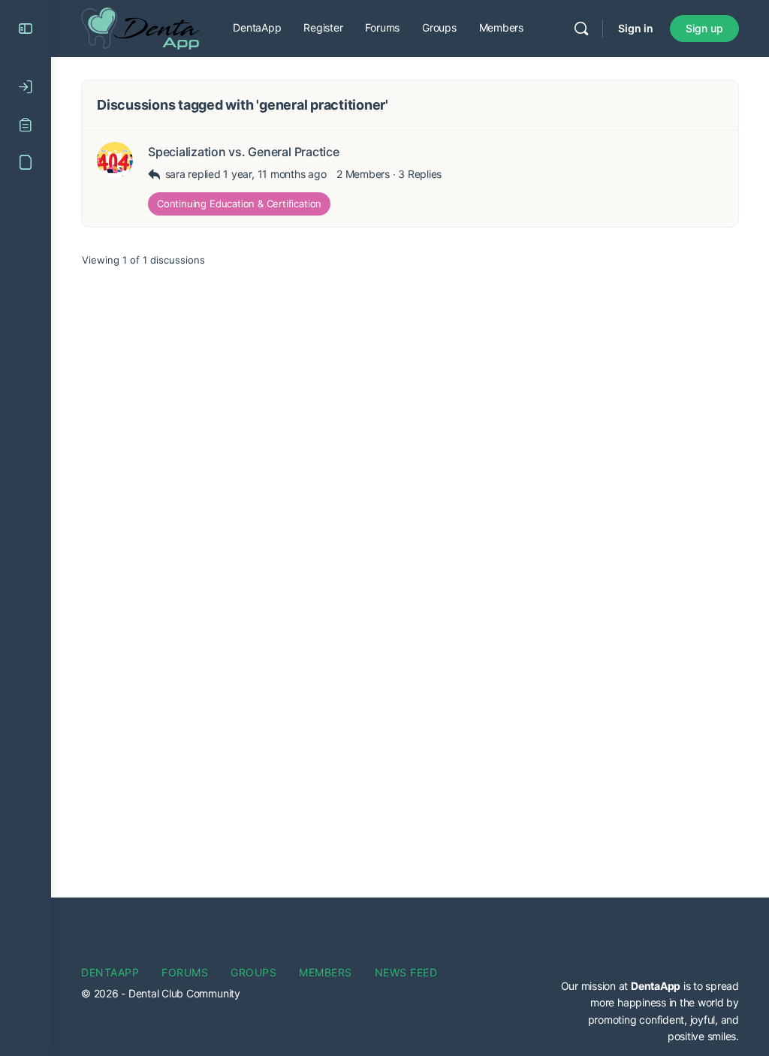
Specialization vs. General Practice (243, 152)
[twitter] (676, 961)
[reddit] (622, 961)
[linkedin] (671, 934)
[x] (730, 961)
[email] (590, 934)
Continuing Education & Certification (239, 204)
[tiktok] (649, 961)
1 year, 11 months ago (274, 173)
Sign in (635, 28)
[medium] (698, 934)
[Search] (581, 29)
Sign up (704, 28)
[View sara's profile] (115, 160)
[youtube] (703, 961)
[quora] (595, 961)
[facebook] (617, 934)
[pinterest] (725, 934)
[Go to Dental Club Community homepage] (140, 27)
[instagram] (644, 934)
